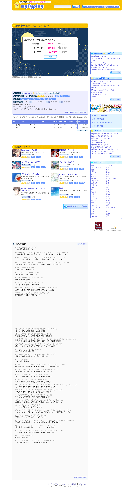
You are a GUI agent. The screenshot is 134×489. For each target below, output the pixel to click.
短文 (107, 189)
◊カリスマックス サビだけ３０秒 (102, 151)
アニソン (52, 99)
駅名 (107, 181)
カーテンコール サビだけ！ (32, 162)
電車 (92, 187)
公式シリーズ (95, 205)
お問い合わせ (82, 484)
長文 (107, 176)
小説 (92, 194)
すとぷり (94, 209)
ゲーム (93, 176)
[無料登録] (106, 108)
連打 (107, 183)
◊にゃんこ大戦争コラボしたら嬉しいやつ (104, 65)
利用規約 (73, 484)
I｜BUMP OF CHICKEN (68, 174)
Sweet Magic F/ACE (29, 150)
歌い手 (93, 200)
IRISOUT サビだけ (67, 150)
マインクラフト (96, 207)
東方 (107, 196)
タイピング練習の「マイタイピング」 (58, 484)
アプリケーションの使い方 (102, 122)
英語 (107, 211)
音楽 (107, 170)
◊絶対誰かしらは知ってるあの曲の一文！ (104, 149)
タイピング (109, 165)
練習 (92, 214)
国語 (92, 189)
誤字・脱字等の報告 (71, 112)
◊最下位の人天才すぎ (98, 142)
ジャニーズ (95, 181)
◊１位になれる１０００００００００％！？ (105, 134)
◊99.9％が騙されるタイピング (101, 147)
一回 (107, 185)
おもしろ (94, 183)
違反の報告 (83, 112)
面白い (108, 194)
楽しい (93, 178)
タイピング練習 (111, 178)
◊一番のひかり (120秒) (98, 83)
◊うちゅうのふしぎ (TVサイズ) (101, 81)
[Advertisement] (67, 16)
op (47, 99)
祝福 (61, 188)
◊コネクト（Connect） (98, 88)
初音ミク (94, 185)
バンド (108, 203)
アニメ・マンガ (26, 99)
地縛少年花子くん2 (39, 99)
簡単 (92, 170)
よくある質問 (98, 126)
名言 (107, 216)
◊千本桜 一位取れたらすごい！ (101, 153)
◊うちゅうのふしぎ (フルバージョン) (103, 90)
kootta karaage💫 (29, 93)
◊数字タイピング (96, 140)
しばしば (94, 216)
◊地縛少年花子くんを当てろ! (100, 56)
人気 (107, 209)
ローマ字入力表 (98, 119)
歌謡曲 (108, 214)
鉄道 (107, 174)
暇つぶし (109, 198)
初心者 (93, 192)
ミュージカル (110, 207)
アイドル (94, 198)
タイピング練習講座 (100, 115)
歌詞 (57, 96)
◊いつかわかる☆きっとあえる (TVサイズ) (105, 85)
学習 (92, 203)
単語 (107, 205)
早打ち (93, 172)
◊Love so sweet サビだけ (99, 63)
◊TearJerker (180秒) (97, 92)
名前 (92, 211)
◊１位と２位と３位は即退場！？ (101, 136)
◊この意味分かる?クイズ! (99, 67)
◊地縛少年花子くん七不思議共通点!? (103, 69)
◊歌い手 (93, 96)
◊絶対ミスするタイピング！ (100, 145)
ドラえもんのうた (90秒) (30, 174)
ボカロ (108, 167)
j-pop (107, 187)
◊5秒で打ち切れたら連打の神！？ (102, 138)
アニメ (108, 172)
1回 (92, 196)
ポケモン (109, 200)
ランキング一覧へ (82, 130)
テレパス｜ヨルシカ (66, 162)
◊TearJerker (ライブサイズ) (99, 94)
